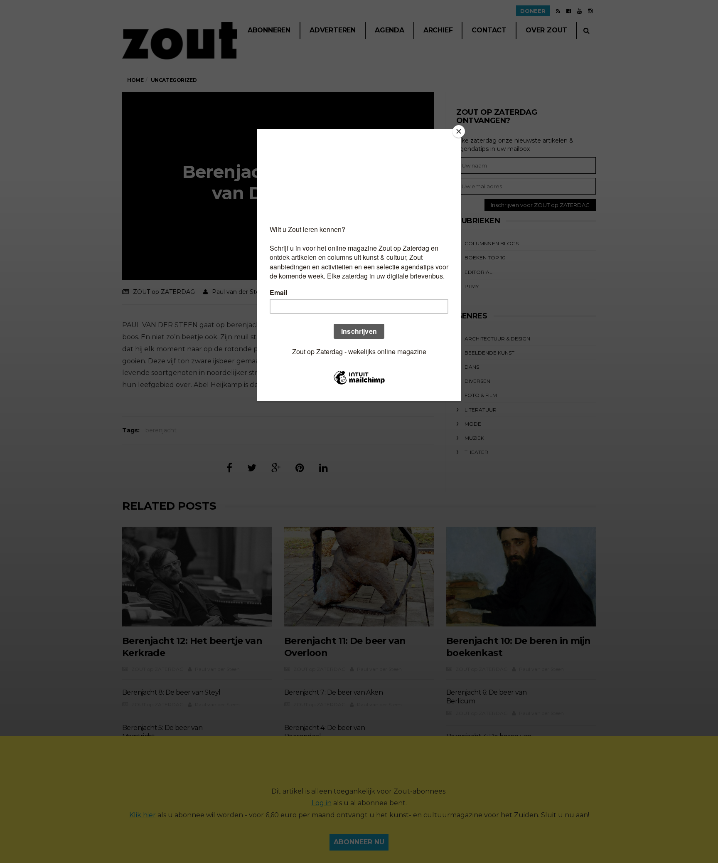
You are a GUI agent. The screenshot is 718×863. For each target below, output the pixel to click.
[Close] (458, 131)
